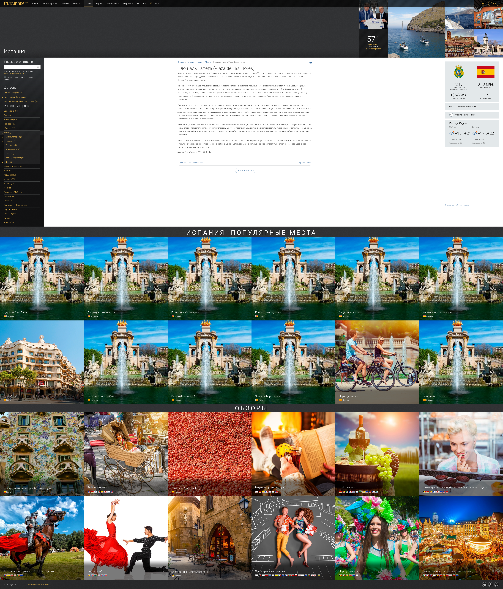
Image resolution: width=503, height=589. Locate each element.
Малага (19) (9, 183)
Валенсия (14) (10, 119)
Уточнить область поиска (14, 73)
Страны (88, 3)
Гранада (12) (9, 124)
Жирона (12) (9, 128)
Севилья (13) (10, 214)
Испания (190, 62)
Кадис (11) (8, 132)
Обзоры (77, 3)
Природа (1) (11, 141)
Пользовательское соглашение (38, 585)
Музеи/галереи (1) (14, 137)
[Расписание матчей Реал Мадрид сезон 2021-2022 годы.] (373, 28)
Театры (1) (10, 153)
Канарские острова (13, 166)
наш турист (373, 44)
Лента (35, 3)
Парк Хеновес (304, 163)
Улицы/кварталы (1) (15, 158)
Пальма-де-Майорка (13, 192)
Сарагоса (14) (10, 209)
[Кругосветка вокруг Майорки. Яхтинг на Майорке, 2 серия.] (459, 28)
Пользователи (112, 3)
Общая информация (13, 93)
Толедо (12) (9, 222)
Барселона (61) (11, 111)
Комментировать (246, 170)
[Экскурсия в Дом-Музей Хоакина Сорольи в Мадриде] (488, 28)
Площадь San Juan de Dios (191, 163)
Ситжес (7, 218)
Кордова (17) (10, 175)
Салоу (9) (8, 201)
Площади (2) (11, 145)
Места (208, 62)
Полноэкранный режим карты (457, 205)
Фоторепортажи (49, 3)
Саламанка (9, 196)
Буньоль (7, 115)
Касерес (8, 170)
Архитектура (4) (13, 149)
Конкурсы (141, 3)
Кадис (199, 62)
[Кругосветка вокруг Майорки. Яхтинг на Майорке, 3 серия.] (416, 57)
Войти (493, 3)
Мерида (7, 188)
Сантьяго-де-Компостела (15, 205)
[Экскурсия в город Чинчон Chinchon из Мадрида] (459, 57)
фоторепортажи (373, 49)
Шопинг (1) (10, 162)
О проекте (128, 3)
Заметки (65, 3)
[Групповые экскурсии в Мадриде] (488, 57)
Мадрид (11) (9, 179)
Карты (99, 3)
